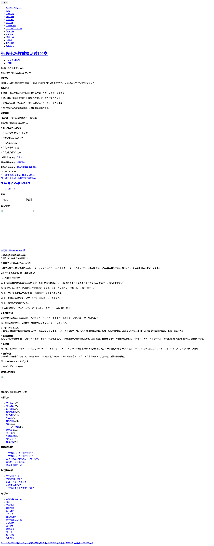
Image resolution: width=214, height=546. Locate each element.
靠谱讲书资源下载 (14, 465)
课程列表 (21, 162)
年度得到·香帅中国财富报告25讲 (20, 488)
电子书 (9, 433)
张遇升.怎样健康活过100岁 (24, 53)
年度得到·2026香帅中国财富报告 (20, 453)
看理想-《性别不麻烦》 (16, 462)
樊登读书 (10, 430)
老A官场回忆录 (12, 476)
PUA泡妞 (10, 406)
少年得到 (15, 427)
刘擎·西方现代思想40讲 (16, 482)
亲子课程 (10, 409)
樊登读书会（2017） (15, 479)
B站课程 (9, 403)
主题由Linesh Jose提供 (83, 543)
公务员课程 (11, 412)
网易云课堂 (11, 436)
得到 (10, 63)
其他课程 (10, 415)
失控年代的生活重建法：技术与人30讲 (23, 459)
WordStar (69, 543)
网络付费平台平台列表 (27, 167)
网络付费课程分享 (14, 485)
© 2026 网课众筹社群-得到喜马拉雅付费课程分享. (23, 543)
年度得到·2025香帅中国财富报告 (20, 456)
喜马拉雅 (10, 421)
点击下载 (20, 157)
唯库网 (9, 418)
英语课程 (10, 442)
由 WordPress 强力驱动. (55, 543)
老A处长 (9, 439)
